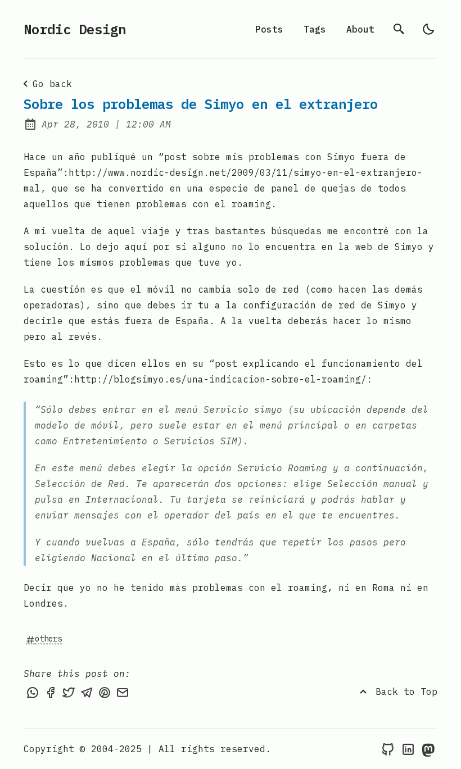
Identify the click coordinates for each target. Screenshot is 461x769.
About (360, 29)
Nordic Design (75, 29)
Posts (269, 29)
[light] (428, 29)
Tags (315, 29)
